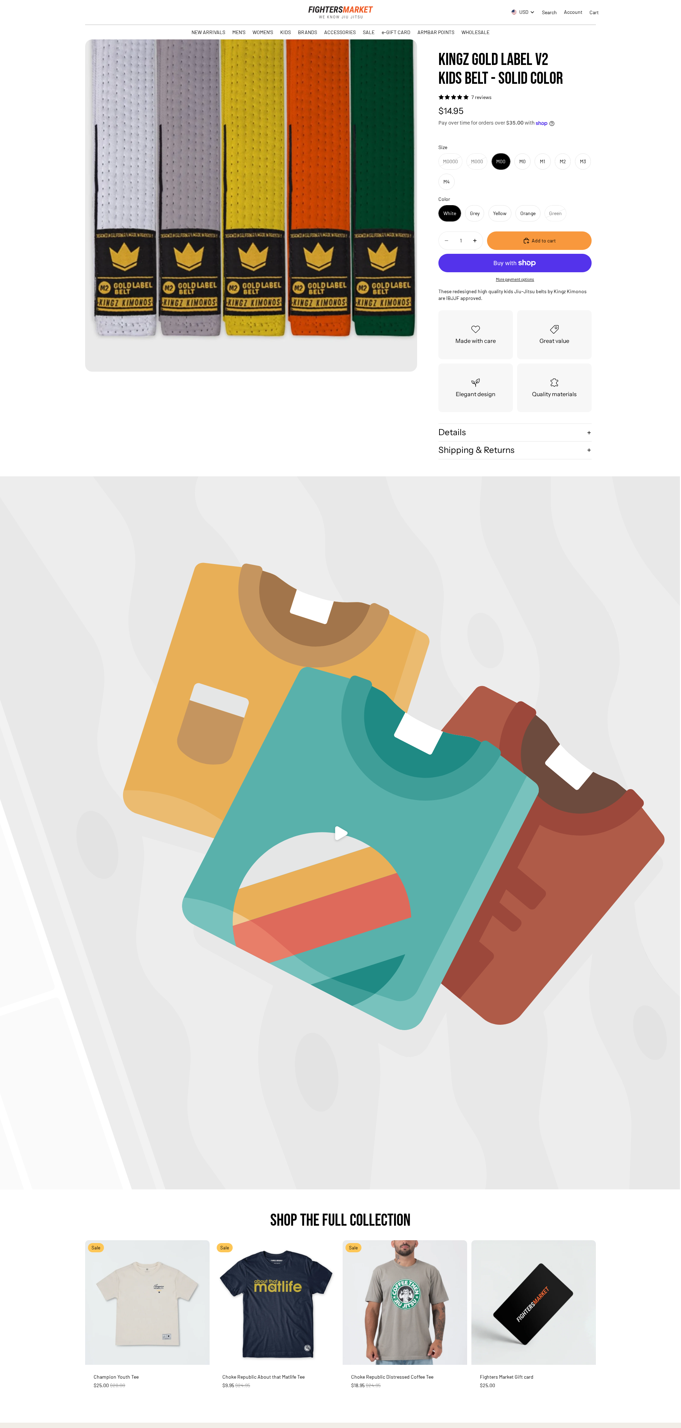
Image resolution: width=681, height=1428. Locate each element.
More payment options (515, 279)
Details (452, 432)
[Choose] (198, 1353)
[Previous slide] (95, 1302)
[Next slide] (199, 1302)
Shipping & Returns (476, 450)
